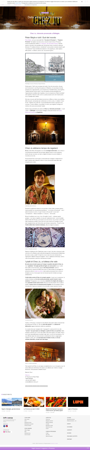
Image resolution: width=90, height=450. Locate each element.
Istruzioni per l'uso (49, 426)
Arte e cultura (27, 419)
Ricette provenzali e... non (71, 420)
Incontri (47, 428)
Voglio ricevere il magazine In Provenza (43, 448)
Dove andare (28, 428)
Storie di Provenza (49, 436)
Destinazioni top (27, 433)
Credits (56, 443)
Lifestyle (8, 4)
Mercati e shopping (49, 422)
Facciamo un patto (72, 436)
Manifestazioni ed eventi (29, 423)
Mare (25, 431)
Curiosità (47, 423)
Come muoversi (27, 434)
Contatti (69, 430)
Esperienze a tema (28, 422)
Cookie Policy (18, 3)
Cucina (69, 417)
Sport (25, 420)
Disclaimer (52, 443)
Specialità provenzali (71, 419)
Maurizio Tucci (53, 23)
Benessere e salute (49, 425)
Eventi (69, 423)
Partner (69, 439)
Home (3, 4)
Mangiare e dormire (17, 4)
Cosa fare (27, 417)
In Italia (47, 433)
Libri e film (48, 434)
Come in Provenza (51, 431)
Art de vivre (48, 419)
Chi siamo (69, 426)
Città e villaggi (27, 430)
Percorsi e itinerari (28, 425)
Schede (69, 433)
